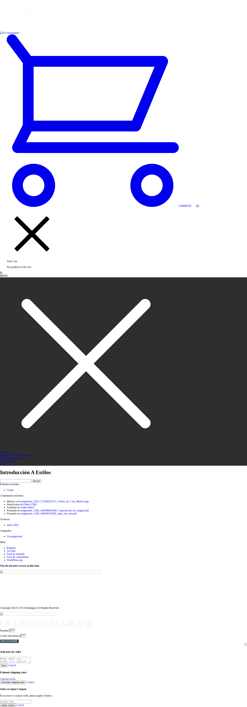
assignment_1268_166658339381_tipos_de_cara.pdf (48, 513)
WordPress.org (14, 560)
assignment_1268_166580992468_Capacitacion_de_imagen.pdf (54, 510)
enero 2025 (13, 525)
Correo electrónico (10, 635)
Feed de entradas (16, 553)
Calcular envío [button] (7, 679)
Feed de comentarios (18, 557)
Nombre (4, 630)
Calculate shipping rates (13, 682)
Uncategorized (14, 536)
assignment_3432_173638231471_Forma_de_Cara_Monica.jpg (55, 501)
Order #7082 (30, 504)
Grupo (10, 489)
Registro (11, 547)
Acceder (11, 550)
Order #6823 (27, 507)
